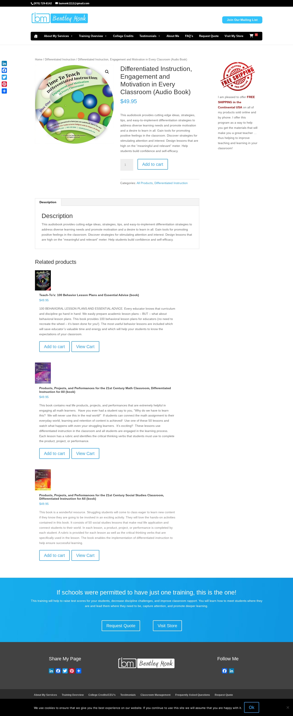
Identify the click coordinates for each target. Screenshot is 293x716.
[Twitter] (4, 77)
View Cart (85, 346)
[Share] (4, 91)
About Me (172, 36)
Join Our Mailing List (242, 20)
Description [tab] (47, 202)
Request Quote (209, 36)
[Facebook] (4, 70)
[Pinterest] (4, 84)
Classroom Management (155, 694)
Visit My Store (234, 36)
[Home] (36, 36)
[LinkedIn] (4, 63)
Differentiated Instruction (60, 59)
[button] (107, 72)
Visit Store (167, 625)
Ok (251, 707)
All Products (145, 183)
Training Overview (91, 36)
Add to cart (152, 164)
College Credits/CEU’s (102, 694)
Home (38, 59)
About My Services (56, 36)
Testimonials (147, 36)
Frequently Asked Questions (192, 694)
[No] (287, 707)
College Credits (123, 36)
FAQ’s (189, 36)
